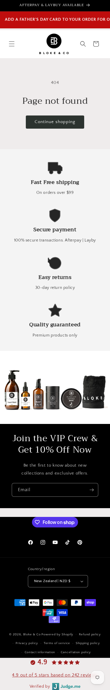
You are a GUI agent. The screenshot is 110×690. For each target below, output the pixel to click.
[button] (11, 43)
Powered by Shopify (57, 634)
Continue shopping (55, 121)
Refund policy (90, 634)
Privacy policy (27, 643)
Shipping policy (88, 643)
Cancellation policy (76, 652)
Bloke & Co (32, 634)
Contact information (40, 652)
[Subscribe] (91, 490)
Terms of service (57, 643)
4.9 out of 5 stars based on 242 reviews (55, 675)
